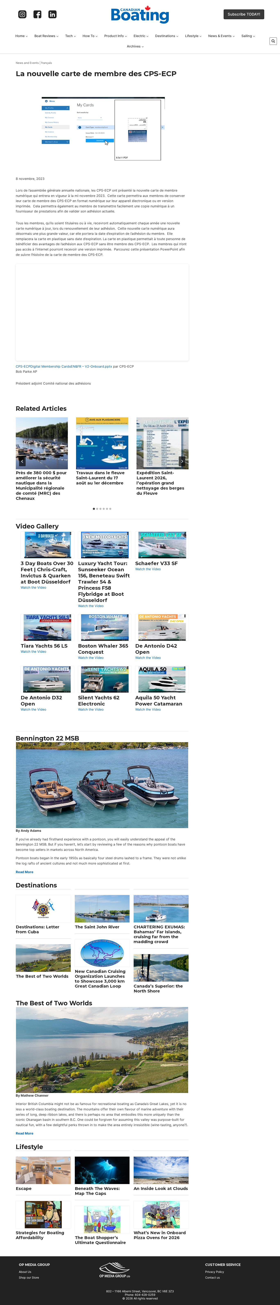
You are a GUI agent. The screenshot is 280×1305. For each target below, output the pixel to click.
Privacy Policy (214, 1271)
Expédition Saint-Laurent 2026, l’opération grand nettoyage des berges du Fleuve (160, 483)
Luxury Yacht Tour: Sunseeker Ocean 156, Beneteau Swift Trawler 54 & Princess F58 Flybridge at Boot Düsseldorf (104, 581)
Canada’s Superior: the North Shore (158, 988)
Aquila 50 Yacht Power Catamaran (158, 701)
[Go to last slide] (22, 461)
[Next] (182, 461)
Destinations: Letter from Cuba (37, 929)
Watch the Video (33, 587)
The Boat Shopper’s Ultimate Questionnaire (100, 1240)
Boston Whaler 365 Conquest (103, 649)
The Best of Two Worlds (42, 976)
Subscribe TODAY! (244, 14)
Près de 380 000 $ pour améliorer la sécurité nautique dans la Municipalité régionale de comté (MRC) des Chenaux (41, 485)
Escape (24, 1188)
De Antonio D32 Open (41, 701)
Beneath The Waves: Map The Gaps (97, 1191)
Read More (24, 872)
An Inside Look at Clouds (161, 1188)
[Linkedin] (52, 14)
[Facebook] (37, 14)
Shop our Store (29, 1277)
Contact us (212, 1277)
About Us (25, 1271)
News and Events (27, 62)
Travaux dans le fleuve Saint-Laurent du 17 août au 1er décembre (100, 477)
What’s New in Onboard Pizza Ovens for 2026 (160, 1235)
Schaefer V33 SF (156, 563)
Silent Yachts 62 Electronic (99, 701)
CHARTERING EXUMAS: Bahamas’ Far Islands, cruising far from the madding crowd (159, 934)
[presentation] (42, 443)
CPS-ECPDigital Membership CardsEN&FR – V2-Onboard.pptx (64, 366)
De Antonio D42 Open (156, 649)
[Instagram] (22, 14)
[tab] (94, 509)
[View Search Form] (273, 41)
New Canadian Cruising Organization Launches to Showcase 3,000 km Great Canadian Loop (100, 979)
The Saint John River (97, 927)
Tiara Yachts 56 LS (44, 646)
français (46, 62)
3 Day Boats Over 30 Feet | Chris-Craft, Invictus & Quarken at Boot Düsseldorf (47, 572)
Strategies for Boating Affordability (40, 1235)
